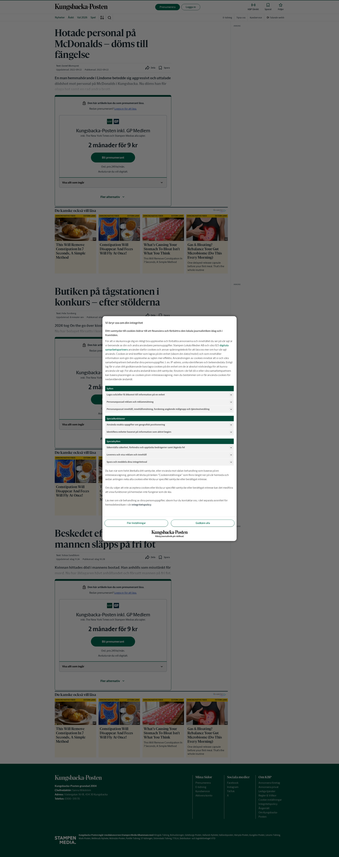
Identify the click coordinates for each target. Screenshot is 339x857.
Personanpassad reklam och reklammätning (130, 401)
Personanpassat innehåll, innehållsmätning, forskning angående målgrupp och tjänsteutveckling (158, 409)
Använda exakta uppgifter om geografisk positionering (136, 424)
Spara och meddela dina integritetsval (127, 461)
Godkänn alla (203, 522)
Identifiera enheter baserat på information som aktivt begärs (139, 431)
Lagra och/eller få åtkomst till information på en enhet (136, 394)
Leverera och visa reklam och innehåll (127, 454)
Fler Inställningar (136, 522)
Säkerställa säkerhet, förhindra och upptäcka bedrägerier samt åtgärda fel (146, 447)
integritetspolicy (141, 504)
